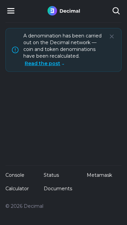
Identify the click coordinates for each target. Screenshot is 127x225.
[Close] (112, 36)
